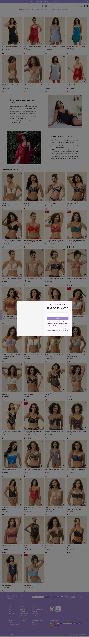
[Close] (70, 302)
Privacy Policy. (57, 330)
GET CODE (57, 318)
